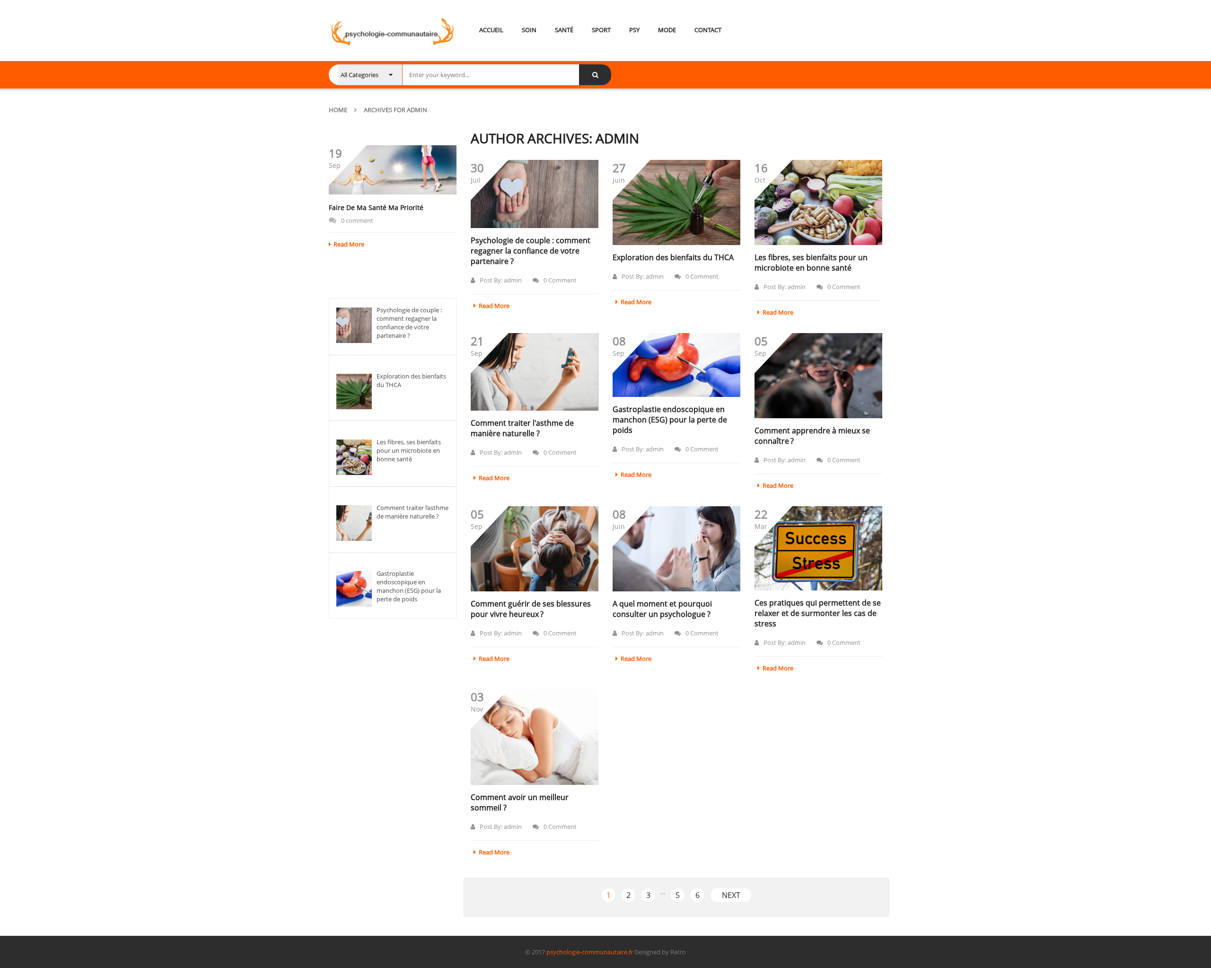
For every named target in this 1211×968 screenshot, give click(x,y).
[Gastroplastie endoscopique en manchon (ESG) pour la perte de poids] (676, 365)
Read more (348, 244)
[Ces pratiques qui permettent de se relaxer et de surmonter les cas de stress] (818, 548)
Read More (494, 305)
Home (338, 110)
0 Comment (560, 280)
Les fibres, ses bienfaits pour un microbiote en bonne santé (811, 262)
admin (513, 280)
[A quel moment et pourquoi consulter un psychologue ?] (676, 548)
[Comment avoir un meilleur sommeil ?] (534, 736)
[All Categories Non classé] (370, 74)
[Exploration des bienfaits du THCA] (676, 202)
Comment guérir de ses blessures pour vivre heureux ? (531, 608)
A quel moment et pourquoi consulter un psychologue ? (662, 608)
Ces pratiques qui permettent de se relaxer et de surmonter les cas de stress (818, 613)
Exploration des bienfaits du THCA (673, 257)
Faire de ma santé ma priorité (376, 207)
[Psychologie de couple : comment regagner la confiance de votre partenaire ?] (534, 194)
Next (731, 895)
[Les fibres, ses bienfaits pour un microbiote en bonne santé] (818, 202)
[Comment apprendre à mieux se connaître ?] (818, 375)
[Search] (595, 74)
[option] (393, 196)
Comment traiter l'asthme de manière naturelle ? (522, 428)
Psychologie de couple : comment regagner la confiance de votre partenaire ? (530, 250)
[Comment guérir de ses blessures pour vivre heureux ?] (534, 548)
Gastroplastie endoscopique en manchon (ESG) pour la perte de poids (670, 419)
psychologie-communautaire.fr (589, 952)
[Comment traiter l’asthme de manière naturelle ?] (534, 372)
